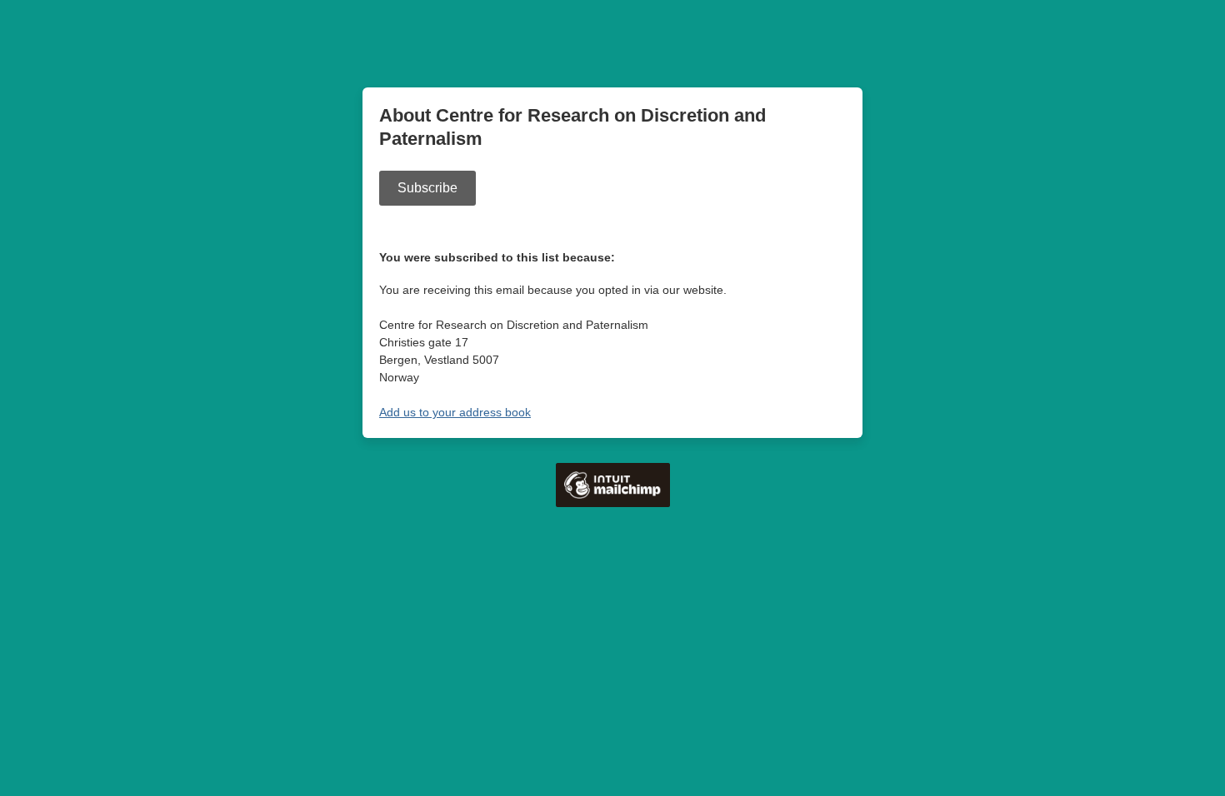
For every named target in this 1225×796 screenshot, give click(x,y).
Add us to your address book (455, 412)
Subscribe (428, 188)
